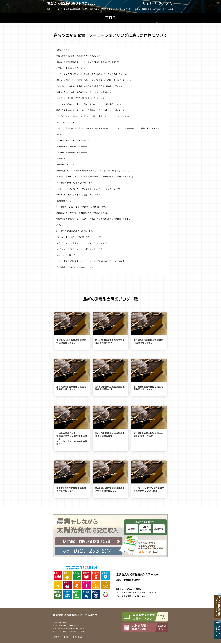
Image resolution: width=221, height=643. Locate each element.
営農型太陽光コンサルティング (114, 9)
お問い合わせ (168, 9)
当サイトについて (54, 9)
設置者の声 (146, 9)
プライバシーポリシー (62, 637)
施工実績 (157, 9)
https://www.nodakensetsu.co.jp (65, 625)
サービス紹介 (134, 9)
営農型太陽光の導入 (91, 9)
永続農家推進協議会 (72, 9)
